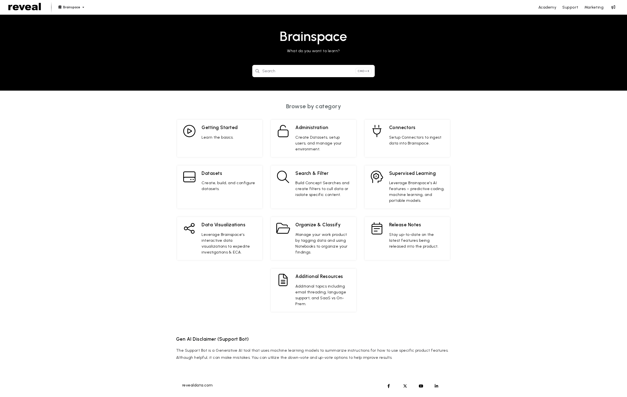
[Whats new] (613, 7)
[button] (616, 385)
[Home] (24, 7)
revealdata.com (197, 385)
